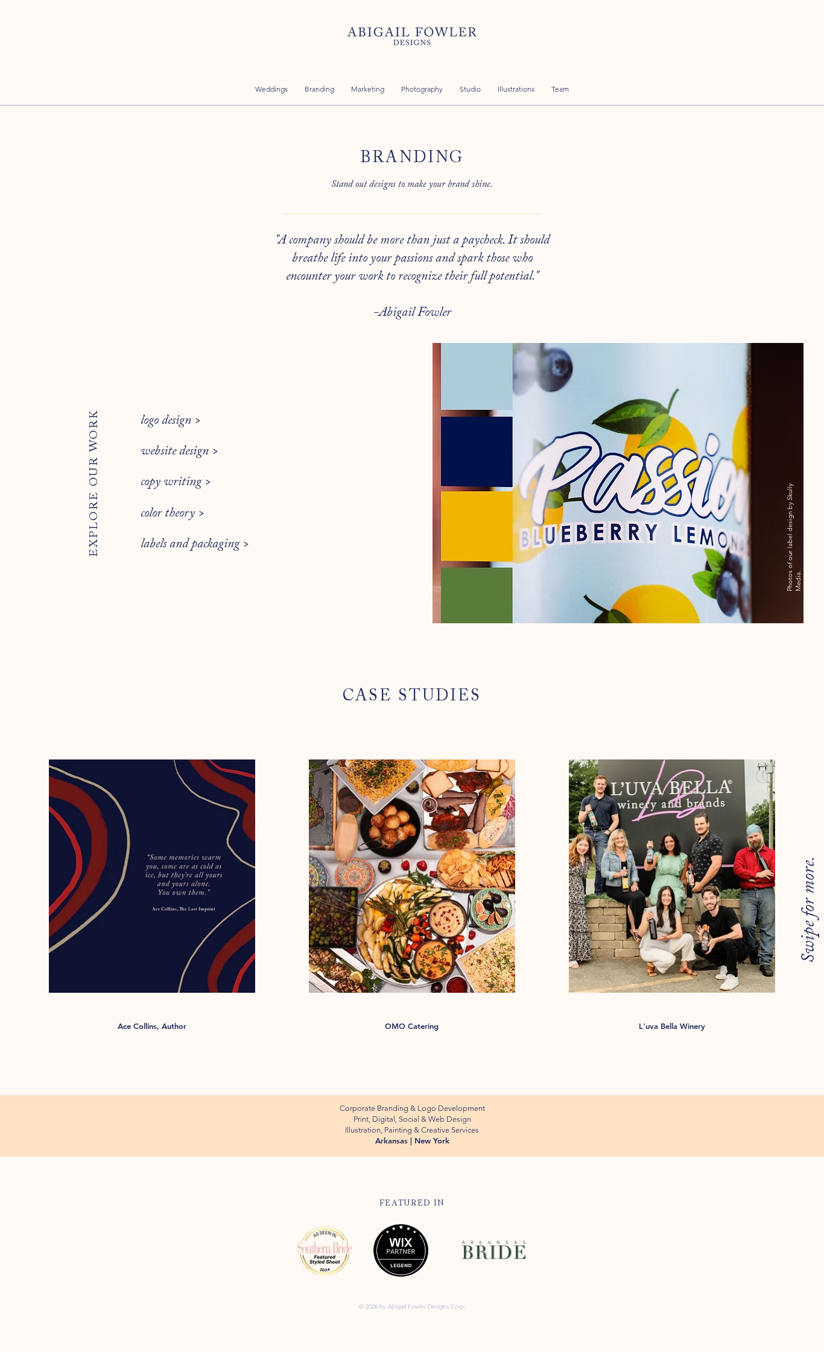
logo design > (171, 420)
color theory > (174, 513)
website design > (181, 451)
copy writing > (177, 482)
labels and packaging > (195, 544)
